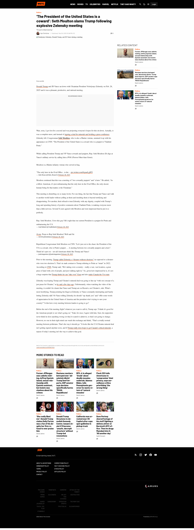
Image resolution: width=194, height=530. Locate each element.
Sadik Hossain (100, 436)
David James (40, 395)
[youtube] (155, 455)
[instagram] (141, 455)
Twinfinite (52, 490)
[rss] (136, 455)
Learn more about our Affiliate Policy (45, 347)
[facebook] (151, 455)
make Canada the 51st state (99, 274)
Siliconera (52, 495)
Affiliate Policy (60, 471)
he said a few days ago (65, 284)
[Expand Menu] (148, 4)
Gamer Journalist (40, 502)
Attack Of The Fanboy (75, 491)
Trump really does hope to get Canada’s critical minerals (89, 327)
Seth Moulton (64, 138)
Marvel (105, 4)
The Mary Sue (75, 501)
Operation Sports (62, 502)
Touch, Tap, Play (41, 507)
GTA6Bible (41, 511)
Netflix (114, 4)
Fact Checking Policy (62, 466)
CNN (49, 267)
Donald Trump (42, 86)
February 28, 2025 (64, 175)
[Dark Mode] (144, 4)
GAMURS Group (154, 516)
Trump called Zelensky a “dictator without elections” (73, 259)
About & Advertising (43, 463)
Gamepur (63, 490)
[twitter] (145, 455)
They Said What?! (128, 4)
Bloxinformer (74, 506)
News (72, 4)
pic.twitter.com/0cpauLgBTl (82, 172)
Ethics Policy (59, 469)
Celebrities (95, 4)
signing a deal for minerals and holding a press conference (87, 134)
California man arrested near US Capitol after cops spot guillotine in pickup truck (84, 421)
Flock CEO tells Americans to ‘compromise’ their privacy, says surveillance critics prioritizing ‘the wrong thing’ (104, 380)
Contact (39, 474)
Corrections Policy (61, 463)
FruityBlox (62, 506)
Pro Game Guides (41, 491)
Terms (38, 469)
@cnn (38, 234)
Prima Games (42, 496)
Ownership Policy (42, 466)
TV (86, 4)
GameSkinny (52, 501)
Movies (80, 4)
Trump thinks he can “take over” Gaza (66, 274)
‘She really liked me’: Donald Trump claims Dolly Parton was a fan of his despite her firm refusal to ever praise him (45, 423)
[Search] (140, 4)
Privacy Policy (41, 471)
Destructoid (75, 495)
